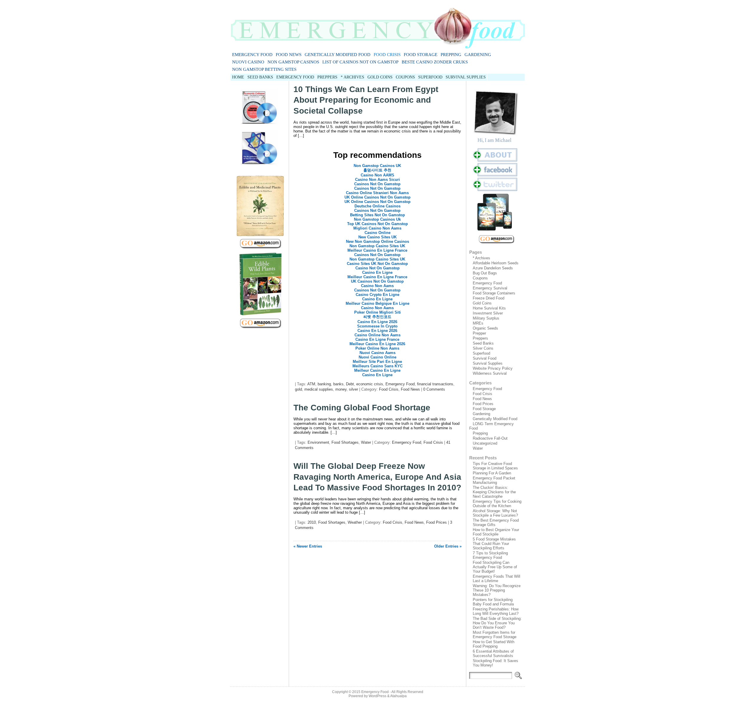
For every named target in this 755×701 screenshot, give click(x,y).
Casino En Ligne (377, 272)
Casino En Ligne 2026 (377, 322)
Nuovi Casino (248, 62)
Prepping (451, 54)
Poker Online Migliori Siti (377, 312)
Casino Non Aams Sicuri (377, 179)
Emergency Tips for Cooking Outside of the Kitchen (497, 503)
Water (366, 442)
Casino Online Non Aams (377, 335)
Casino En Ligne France (377, 339)
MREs (478, 323)
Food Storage (420, 54)
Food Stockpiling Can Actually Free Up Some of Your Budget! (495, 567)
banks (338, 384)
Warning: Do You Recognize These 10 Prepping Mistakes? (497, 590)
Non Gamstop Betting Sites (264, 69)
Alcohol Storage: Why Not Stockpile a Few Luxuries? (495, 513)
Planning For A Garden (492, 473)
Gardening (478, 54)
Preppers (480, 338)
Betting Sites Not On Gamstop (377, 215)
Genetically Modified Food (337, 54)
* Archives (481, 258)
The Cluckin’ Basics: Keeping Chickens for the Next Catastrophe (494, 492)
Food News (288, 54)
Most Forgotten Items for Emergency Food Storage (494, 634)
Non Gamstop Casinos (293, 62)
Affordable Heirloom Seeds (495, 263)
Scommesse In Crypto (377, 326)
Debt (350, 384)
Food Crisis (387, 54)
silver (353, 389)
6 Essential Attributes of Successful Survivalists (493, 653)
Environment (318, 442)
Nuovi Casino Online (377, 357)
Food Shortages (345, 442)
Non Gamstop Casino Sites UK (377, 246)
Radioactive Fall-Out (490, 438)
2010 (312, 522)
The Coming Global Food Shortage (361, 407)
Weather (355, 522)
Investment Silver (488, 313)
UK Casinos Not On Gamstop (377, 281)
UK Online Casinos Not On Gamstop (377, 197)
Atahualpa (398, 696)
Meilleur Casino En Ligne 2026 (377, 344)
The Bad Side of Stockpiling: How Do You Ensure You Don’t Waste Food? (497, 623)
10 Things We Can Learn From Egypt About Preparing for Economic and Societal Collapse (365, 100)
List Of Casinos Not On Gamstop (360, 62)
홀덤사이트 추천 (377, 170)
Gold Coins (482, 303)
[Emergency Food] (377, 25)
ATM (311, 384)
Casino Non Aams (377, 286)
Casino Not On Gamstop (377, 268)
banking (324, 384)
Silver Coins (483, 348)
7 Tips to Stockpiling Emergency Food (490, 555)
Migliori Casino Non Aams (377, 228)
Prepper (479, 333)
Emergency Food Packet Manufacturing (494, 480)
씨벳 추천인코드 (377, 317)
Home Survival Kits (489, 308)
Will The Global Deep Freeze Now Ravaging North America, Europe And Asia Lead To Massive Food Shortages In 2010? (377, 476)
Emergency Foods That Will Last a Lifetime (496, 578)
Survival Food (484, 358)
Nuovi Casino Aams (377, 352)
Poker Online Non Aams (377, 348)
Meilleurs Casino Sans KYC (377, 366)
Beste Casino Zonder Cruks (435, 62)
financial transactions (435, 384)
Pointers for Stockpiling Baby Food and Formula (493, 601)
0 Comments (434, 389)
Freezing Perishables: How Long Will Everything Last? (495, 611)
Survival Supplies (488, 363)
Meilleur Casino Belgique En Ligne (377, 303)
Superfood (481, 353)
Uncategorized (485, 443)
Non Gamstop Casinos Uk (377, 219)
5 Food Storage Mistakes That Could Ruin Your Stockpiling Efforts (494, 543)
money (341, 389)
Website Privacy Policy (493, 368)
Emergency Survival (490, 288)
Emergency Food (252, 54)
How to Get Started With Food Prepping (493, 644)
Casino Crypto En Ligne (377, 294)
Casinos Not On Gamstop (377, 184)
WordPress (377, 696)
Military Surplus (486, 318)
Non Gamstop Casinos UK (377, 165)
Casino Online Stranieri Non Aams (377, 193)
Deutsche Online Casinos (377, 206)
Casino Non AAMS (377, 175)
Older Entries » (448, 546)
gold (298, 389)
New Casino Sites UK (377, 237)
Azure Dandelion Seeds (493, 268)
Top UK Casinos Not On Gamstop (377, 224)
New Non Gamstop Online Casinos (377, 241)
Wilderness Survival (490, 373)
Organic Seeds (485, 328)
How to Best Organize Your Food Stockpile (496, 532)
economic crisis (369, 384)
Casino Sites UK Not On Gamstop (377, 263)
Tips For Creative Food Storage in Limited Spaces (495, 465)
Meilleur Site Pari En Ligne (377, 361)
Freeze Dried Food (488, 298)
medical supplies (318, 389)
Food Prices (436, 522)
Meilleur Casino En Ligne (377, 370)
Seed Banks (483, 343)
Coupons (480, 278)
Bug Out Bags (485, 273)
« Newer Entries (307, 546)
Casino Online (377, 232)
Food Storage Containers (494, 293)
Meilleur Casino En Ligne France (377, 250)
